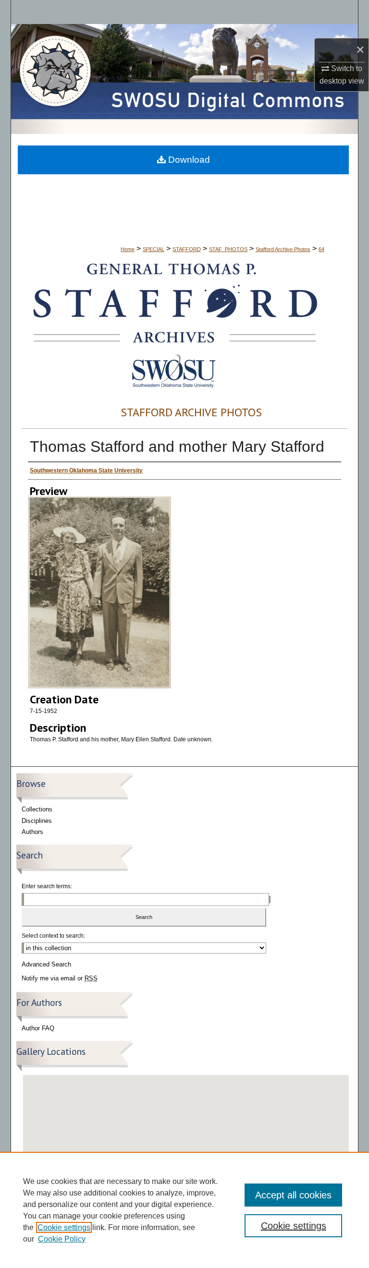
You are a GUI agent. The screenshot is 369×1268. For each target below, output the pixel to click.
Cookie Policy (62, 1239)
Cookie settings (63, 1227)
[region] (184, 1210)
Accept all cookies (293, 1195)
